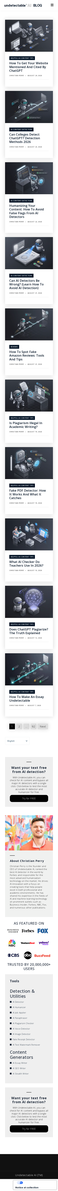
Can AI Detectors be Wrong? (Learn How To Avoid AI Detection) (26, 284)
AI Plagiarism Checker (23, 1023)
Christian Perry (16, 75)
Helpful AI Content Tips (22, 58)
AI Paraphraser (20, 1018)
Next (43, 726)
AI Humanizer (19, 1007)
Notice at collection (26, 1187)
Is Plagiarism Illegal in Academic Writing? (25, 425)
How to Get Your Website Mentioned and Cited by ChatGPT (28, 67)
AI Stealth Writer (21, 1073)
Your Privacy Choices (38, 1182)
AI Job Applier (19, 1012)
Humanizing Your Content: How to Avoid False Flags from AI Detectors (26, 211)
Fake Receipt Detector (24, 1039)
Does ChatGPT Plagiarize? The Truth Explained (28, 631)
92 (33, 726)
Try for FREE (29, 798)
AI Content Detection (21, 129)
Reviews (14, 347)
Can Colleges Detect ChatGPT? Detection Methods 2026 (24, 138)
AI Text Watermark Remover (26, 1044)
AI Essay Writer (20, 1063)
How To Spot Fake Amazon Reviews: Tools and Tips (26, 355)
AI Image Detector (22, 1034)
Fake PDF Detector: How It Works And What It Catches (27, 494)
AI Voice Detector (21, 1028)
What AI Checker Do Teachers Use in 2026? (26, 563)
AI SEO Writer (19, 1068)
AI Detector (18, 1002)
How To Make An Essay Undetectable (26, 698)
